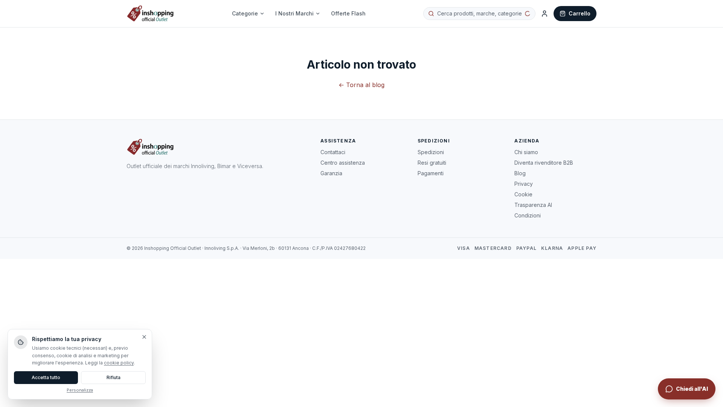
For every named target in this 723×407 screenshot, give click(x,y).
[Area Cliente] (544, 13)
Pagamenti (431, 173)
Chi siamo (526, 152)
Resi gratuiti (432, 162)
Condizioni (527, 215)
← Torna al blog (361, 85)
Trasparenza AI (533, 205)
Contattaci (332, 152)
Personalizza (80, 390)
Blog (520, 173)
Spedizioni (431, 152)
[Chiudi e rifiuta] (144, 336)
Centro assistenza (342, 162)
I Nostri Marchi (294, 13)
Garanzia (331, 173)
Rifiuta (113, 377)
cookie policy (119, 363)
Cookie (523, 194)
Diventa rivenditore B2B (543, 162)
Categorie (245, 13)
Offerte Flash (348, 13)
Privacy (523, 184)
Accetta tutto (46, 377)
